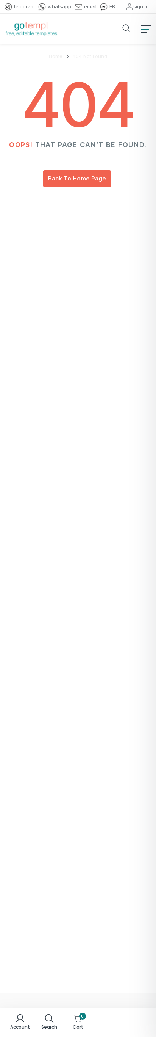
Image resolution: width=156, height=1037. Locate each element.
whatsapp (59, 6)
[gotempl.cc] (31, 28)
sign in (141, 6)
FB (112, 6)
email (90, 6)
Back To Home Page (77, 178)
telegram (24, 6)
